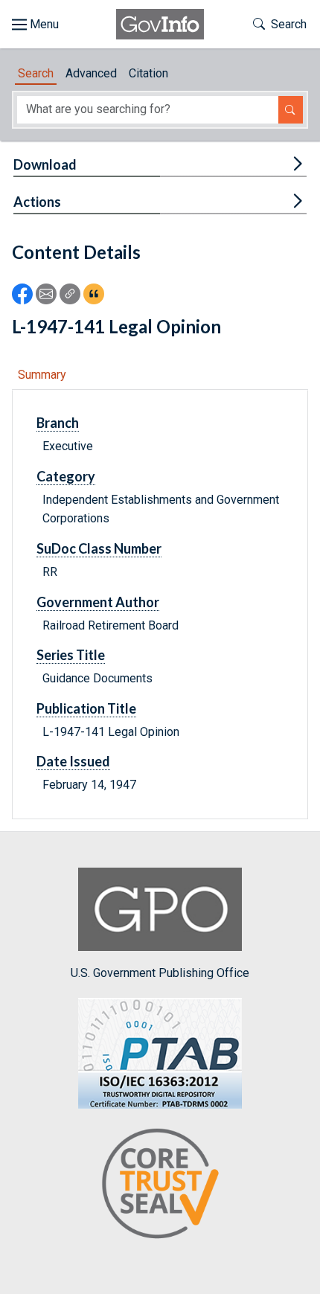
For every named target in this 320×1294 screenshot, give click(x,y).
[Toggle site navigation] (35, 24)
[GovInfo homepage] (160, 24)
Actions (37, 201)
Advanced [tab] (91, 73)
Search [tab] (36, 73)
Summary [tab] (42, 375)
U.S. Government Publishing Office (160, 973)
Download (45, 164)
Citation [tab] (148, 73)
